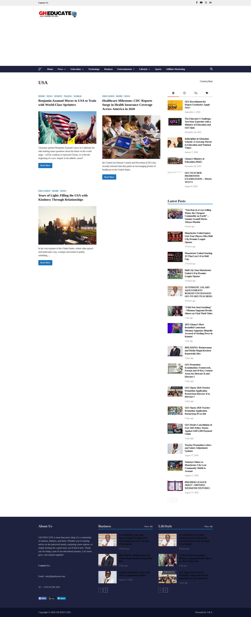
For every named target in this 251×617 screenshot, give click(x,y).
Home (50, 69)
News (63, 70)
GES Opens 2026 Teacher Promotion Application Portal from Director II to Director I (193, 575)
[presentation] (173, 93)
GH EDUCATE (63, 612)
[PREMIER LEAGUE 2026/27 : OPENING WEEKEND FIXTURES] (175, 490)
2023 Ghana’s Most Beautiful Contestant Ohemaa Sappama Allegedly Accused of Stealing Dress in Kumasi (199, 330)
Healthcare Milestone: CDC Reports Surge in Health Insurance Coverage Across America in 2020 (127, 105)
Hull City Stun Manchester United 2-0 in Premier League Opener (198, 273)
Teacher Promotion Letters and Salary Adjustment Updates (198, 448)
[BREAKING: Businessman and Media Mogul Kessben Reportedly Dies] (175, 355)
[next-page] (175, 500)
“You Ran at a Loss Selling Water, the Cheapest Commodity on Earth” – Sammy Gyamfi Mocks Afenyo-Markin (198, 216)
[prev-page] (170, 500)
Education (78, 70)
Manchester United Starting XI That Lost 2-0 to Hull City (198, 256)
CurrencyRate (206, 81)
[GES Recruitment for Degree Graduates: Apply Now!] (175, 109)
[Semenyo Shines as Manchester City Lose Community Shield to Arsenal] (175, 470)
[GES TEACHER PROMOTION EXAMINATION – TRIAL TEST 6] (175, 181)
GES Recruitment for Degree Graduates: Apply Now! (197, 104)
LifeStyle (165, 526)
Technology (94, 69)
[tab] (173, 93)
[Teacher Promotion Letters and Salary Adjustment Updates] (175, 453)
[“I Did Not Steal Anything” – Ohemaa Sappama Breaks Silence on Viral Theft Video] (175, 315)
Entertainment (127, 70)
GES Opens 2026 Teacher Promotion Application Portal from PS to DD (197, 410)
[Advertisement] (125, 44)
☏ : (40, 587)
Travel (68, 96)
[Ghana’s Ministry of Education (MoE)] (175, 163)
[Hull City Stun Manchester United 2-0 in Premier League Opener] (175, 278)
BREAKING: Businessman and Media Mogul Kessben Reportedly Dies (198, 350)
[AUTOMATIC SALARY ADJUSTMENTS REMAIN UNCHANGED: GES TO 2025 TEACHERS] (175, 295)
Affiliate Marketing (175, 69)
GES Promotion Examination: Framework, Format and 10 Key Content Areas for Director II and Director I (199, 370)
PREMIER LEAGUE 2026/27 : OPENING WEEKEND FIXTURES (197, 485)
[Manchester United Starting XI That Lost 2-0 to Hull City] (175, 261)
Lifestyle (146, 70)
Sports (158, 69)
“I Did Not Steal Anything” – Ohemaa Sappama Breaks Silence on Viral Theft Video (198, 310)
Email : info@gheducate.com (51, 576)
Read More (45, 166)
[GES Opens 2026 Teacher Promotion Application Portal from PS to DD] (175, 414)
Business (108, 69)
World (77, 96)
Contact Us (43, 3)
